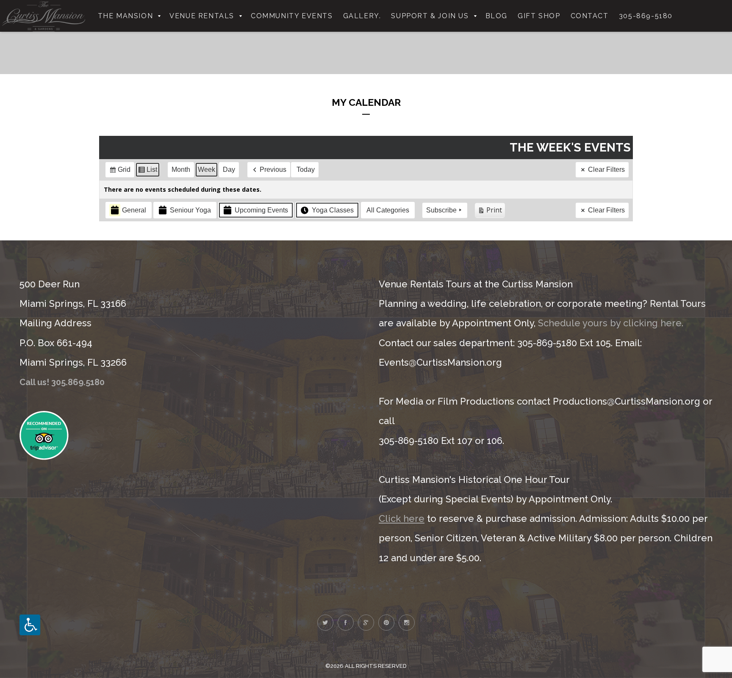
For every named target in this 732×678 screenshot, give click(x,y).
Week (206, 169)
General (134, 210)
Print (489, 211)
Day (229, 169)
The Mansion (125, 16)
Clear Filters (606, 169)
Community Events (292, 16)
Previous (273, 169)
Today (306, 169)
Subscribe (441, 210)
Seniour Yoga (190, 210)
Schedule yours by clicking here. (610, 322)
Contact (590, 16)
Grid (119, 171)
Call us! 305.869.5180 (62, 382)
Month (181, 169)
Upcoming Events (261, 210)
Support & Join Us (430, 16)
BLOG (496, 16)
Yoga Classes (333, 210)
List (147, 171)
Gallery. (362, 16)
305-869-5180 (646, 16)
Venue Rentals (201, 16)
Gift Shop (539, 16)
